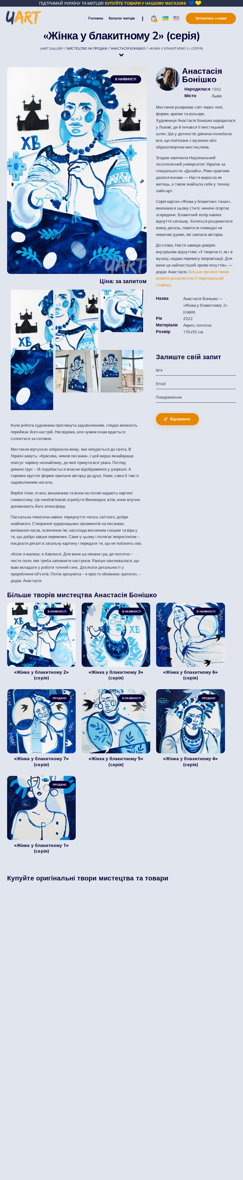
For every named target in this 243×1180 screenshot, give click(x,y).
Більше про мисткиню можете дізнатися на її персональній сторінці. (192, 278)
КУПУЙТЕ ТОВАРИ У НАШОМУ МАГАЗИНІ (145, 3)
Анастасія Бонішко (202, 75)
